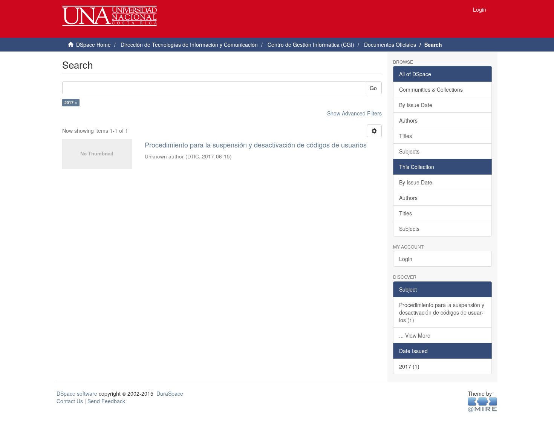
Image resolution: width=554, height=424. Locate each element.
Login (405, 259)
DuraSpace (169, 393)
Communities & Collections (431, 89)
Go (373, 88)
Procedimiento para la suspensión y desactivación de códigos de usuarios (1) (441, 312)
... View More (414, 335)
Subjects (409, 151)
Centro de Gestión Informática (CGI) (311, 44)
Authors (408, 120)
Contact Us (70, 401)
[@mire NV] (482, 404)
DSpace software (77, 393)
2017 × (70, 102)
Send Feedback (106, 401)
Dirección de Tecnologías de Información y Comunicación (189, 44)
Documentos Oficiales (390, 44)
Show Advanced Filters (354, 113)
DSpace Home (93, 44)
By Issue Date (415, 105)
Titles (405, 136)
